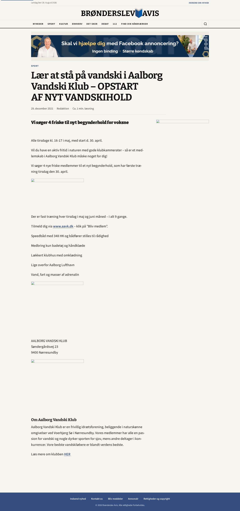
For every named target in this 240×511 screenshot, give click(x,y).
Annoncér (133, 499)
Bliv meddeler (115, 499)
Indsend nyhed (78, 499)
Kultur (63, 23)
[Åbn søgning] (205, 23)
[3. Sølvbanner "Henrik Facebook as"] (120, 46)
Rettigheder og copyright (157, 499)
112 (115, 23)
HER (67, 454)
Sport (51, 23)
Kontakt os (97, 499)
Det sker (92, 23)
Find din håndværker (134, 23)
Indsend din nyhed (199, 2)
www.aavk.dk (63, 226)
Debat (105, 23)
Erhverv (77, 23)
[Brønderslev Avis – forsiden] (120, 13)
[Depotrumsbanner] (182, 172)
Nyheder (38, 23)
